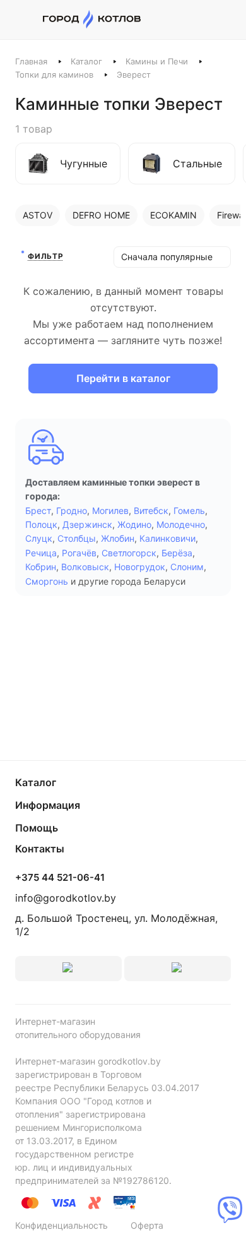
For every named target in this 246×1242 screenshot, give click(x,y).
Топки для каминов (54, 74)
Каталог (86, 61)
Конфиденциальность (61, 1225)
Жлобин (117, 538)
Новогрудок (139, 566)
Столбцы (76, 538)
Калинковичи (167, 538)
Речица (41, 552)
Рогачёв (79, 552)
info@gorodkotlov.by (65, 898)
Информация (47, 805)
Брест (38, 510)
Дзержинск (87, 524)
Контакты (39, 848)
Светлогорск (129, 552)
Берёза (176, 552)
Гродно (71, 510)
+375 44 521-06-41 (60, 877)
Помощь (36, 827)
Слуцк (38, 538)
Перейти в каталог (123, 378)
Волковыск (85, 566)
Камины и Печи (157, 61)
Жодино (134, 524)
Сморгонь (46, 581)
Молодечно (180, 524)
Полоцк (41, 524)
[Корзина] (224, 19)
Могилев (110, 510)
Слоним (187, 566)
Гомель (189, 510)
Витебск (151, 510)
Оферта (147, 1225)
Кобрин (40, 566)
